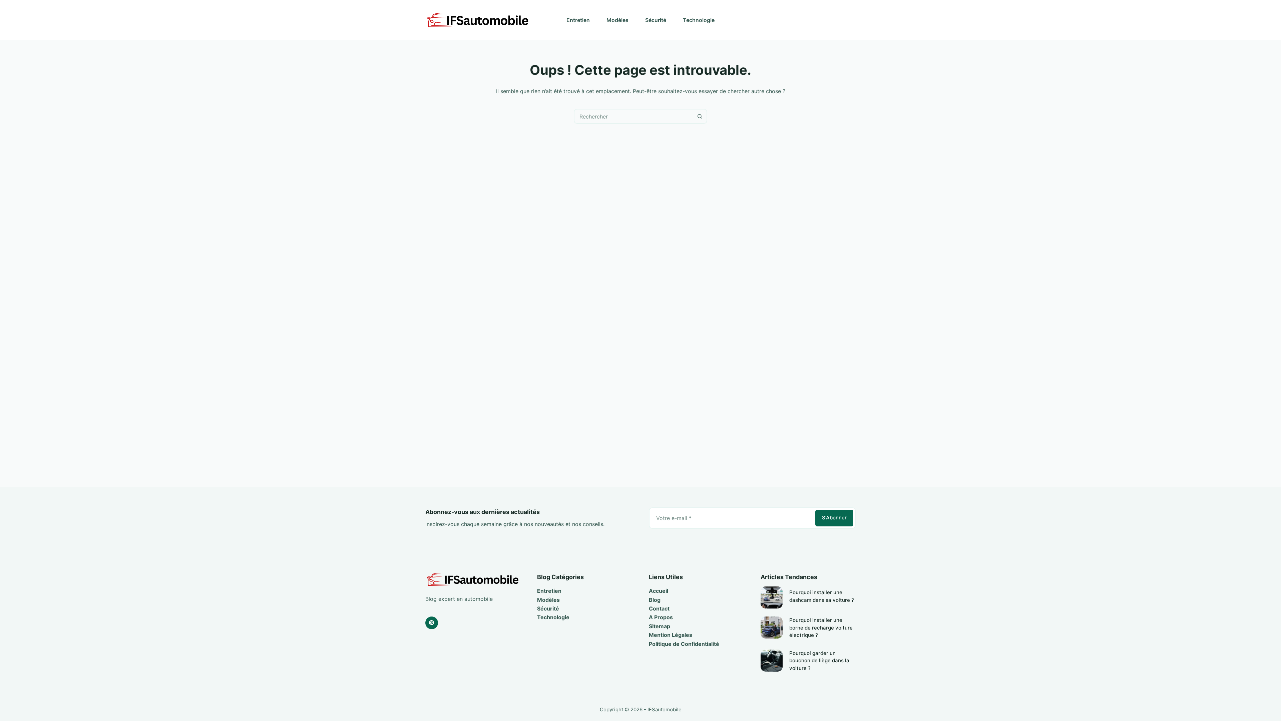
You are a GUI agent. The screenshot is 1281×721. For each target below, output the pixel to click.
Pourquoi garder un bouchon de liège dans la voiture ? (819, 660)
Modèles (617, 20)
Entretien (578, 20)
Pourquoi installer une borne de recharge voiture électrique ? (821, 627)
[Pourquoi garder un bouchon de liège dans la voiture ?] (772, 661)
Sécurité (655, 20)
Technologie (699, 20)
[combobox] (633, 116)
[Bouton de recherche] (700, 116)
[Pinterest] (431, 623)
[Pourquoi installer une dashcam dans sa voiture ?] (772, 597)
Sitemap (659, 626)
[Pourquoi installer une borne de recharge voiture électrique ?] (772, 628)
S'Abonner (834, 517)
